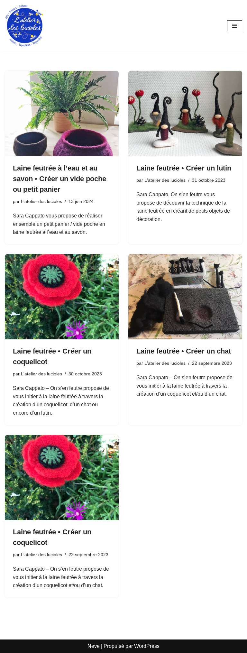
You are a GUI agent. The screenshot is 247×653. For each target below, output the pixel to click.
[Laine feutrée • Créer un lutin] (185, 113)
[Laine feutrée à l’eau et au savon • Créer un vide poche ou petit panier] (62, 113)
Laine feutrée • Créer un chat (183, 351)
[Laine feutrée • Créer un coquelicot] (62, 297)
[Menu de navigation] (234, 25)
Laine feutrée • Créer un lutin (183, 168)
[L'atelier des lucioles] (24, 26)
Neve (93, 646)
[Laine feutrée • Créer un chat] (185, 297)
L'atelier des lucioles (41, 201)
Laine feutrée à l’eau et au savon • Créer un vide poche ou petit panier (59, 178)
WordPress (147, 646)
